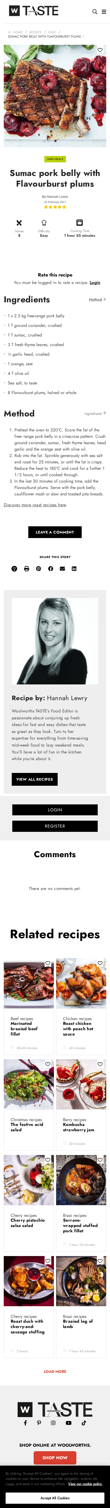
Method (96, 299)
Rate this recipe (55, 274)
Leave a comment (55, 532)
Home (18, 32)
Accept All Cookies (55, 1498)
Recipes (35, 32)
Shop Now (55, 1458)
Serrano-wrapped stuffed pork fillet (80, 1225)
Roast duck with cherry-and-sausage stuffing (28, 1326)
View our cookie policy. (85, 1483)
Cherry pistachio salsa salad (28, 1223)
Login (95, 282)
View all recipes (34, 779)
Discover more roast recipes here (35, 505)
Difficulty (44, 231)
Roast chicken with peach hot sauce (78, 1028)
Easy (52, 32)
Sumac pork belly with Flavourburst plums (44, 36)
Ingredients (94, 413)
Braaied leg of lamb (78, 1324)
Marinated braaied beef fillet (24, 1028)
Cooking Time (79, 230)
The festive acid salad (27, 1127)
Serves (19, 231)
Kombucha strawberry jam (79, 1127)
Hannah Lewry (57, 197)
